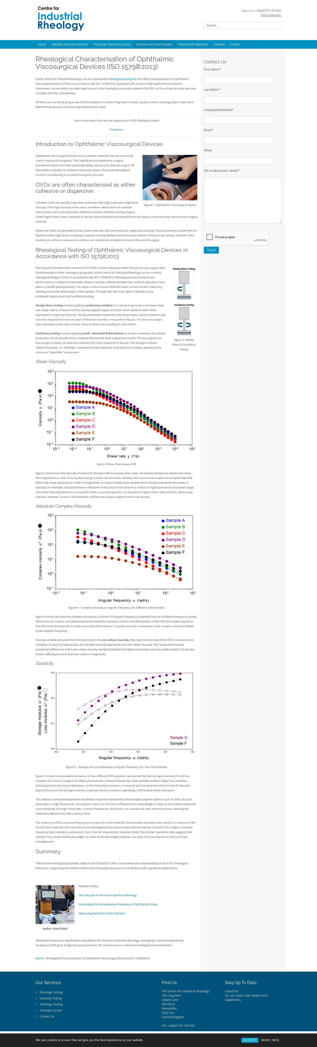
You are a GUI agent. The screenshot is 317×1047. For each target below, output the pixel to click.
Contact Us (47, 1016)
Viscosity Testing (51, 998)
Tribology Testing (51, 1004)
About (42, 44)
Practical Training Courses (112, 44)
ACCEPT (249, 1040)
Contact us (116, 129)
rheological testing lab (122, 79)
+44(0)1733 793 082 (268, 10)
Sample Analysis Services (70, 44)
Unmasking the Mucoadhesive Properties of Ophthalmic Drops (118, 904)
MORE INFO (270, 1040)
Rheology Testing (51, 992)
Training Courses (51, 1010)
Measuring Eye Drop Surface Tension (102, 913)
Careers (219, 44)
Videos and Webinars (193, 44)
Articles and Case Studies (154, 44)
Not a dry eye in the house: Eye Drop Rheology (108, 895)
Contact (234, 44)
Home (39, 958)
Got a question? (271, 15)
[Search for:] (242, 25)
